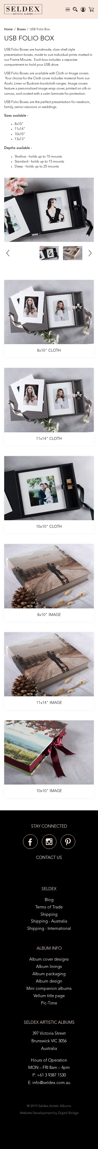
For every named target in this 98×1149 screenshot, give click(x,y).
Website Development (36, 1113)
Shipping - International (49, 929)
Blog (49, 900)
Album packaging (49, 974)
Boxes (21, 29)
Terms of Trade (49, 907)
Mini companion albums (49, 989)
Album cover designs (49, 960)
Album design (49, 981)
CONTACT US (49, 858)
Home (8, 29)
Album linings (49, 967)
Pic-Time (49, 1003)
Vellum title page (49, 996)
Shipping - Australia (49, 921)
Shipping (49, 915)
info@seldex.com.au (51, 1083)
